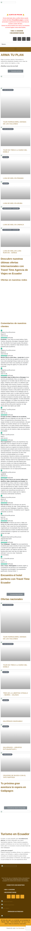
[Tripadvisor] (28, 39)
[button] (15, 49)
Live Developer (20, 928)
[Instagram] (24, 39)
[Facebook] (15, 39)
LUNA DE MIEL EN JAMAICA (13, 224)
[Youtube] (19, 39)
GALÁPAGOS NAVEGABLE (12, 721)
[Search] (28, 44)
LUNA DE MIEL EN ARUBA (12, 203)
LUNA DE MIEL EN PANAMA (13, 178)
